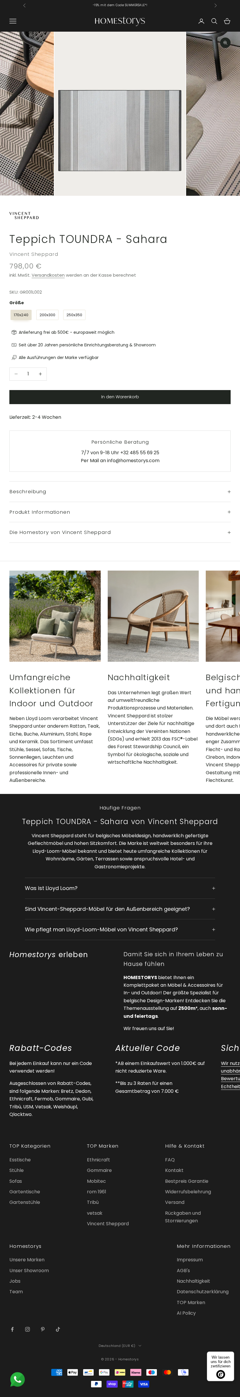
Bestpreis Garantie (186, 1181)
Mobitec (96, 1181)
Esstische (20, 1159)
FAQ (170, 1159)
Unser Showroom (29, 1270)
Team (16, 1291)
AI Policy (186, 1313)
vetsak (94, 1213)
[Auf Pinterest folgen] (43, 1329)
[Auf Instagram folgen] (27, 1329)
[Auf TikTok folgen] (58, 1329)
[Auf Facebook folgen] (12, 1329)
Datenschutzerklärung (203, 1291)
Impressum (190, 1259)
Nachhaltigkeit (193, 1281)
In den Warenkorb (120, 397)
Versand (174, 1202)
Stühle (16, 1170)
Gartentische (24, 1191)
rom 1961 (96, 1191)
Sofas (15, 1181)
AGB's (183, 1270)
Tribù (93, 1202)
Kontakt (174, 1170)
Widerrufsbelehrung (188, 1191)
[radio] (20, 315)
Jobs (14, 1281)
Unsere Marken (26, 1259)
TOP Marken (191, 1302)
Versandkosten (48, 275)
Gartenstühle (24, 1202)
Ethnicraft (98, 1159)
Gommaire (99, 1170)
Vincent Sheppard (33, 254)
